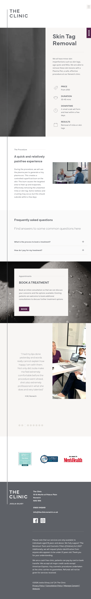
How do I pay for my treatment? (28, 250)
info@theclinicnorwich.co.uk (45, 512)
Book (88, 33)
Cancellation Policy (54, 585)
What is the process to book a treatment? (32, 241)
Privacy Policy (38, 585)
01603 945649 (39, 507)
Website (36, 588)
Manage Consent (71, 585)
